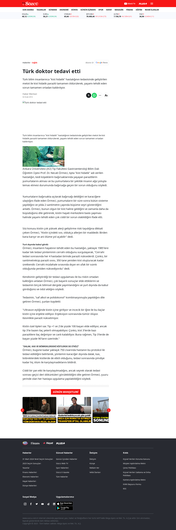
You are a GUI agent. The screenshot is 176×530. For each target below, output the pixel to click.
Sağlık (34, 62)
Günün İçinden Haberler (66, 459)
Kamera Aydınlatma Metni (134, 480)
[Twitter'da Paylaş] (88, 95)
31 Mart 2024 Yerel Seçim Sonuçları (38, 459)
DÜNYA (74, 9)
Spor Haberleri (62, 468)
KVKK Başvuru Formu (132, 484)
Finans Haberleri (30, 472)
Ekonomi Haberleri (31, 476)
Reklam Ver (94, 468)
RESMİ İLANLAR (152, 9)
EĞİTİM (139, 9)
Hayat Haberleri (29, 481)
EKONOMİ (64, 9)
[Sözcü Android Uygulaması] (64, 508)
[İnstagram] (25, 504)
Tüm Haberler (62, 476)
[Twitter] (36, 504)
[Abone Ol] (102, 62)
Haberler (27, 452)
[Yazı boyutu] (106, 95)
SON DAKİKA (28, 9)
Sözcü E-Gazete (62, 472)
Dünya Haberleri (30, 485)
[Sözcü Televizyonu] (25, 443)
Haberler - (27, 62)
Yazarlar (26, 468)
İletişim (93, 459)
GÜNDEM (53, 9)
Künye (92, 463)
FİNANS (129, 9)
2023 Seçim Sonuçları (32, 463)
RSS (124, 488)
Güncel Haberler (64, 452)
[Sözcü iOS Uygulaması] (64, 503)
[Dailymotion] (48, 504)
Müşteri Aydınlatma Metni (134, 463)
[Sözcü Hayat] (48, 443)
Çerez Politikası (129, 468)
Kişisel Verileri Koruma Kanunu (136, 459)
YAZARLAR (41, 9)
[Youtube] (42, 504)
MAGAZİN (119, 9)
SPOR (100, 9)
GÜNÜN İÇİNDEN (88, 9)
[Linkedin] (54, 504)
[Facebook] (30, 504)
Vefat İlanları (95, 472)
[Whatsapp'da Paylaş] (94, 95)
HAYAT (109, 9)
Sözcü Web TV (62, 463)
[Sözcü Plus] (60, 443)
